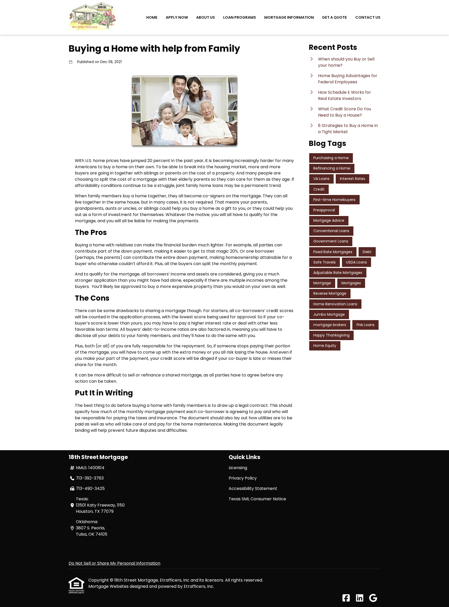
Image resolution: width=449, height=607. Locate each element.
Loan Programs (239, 17)
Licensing (238, 468)
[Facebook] (346, 598)
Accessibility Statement (253, 488)
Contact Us (367, 17)
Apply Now (177, 17)
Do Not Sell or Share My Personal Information (114, 563)
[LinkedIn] (359, 598)
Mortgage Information (289, 17)
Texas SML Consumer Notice (257, 499)
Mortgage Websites (109, 586)
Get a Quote (334, 17)
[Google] (373, 598)
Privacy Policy (243, 478)
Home (151, 17)
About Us (205, 17)
